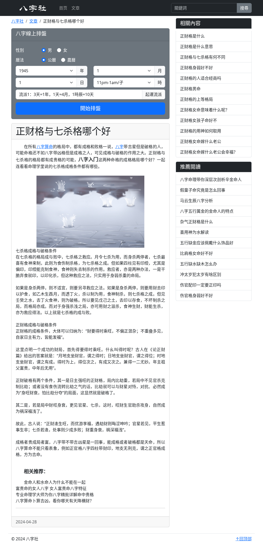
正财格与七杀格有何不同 (202, 57)
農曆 (71, 60)
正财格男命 (190, 89)
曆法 (20, 60)
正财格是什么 (192, 36)
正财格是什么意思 (196, 46)
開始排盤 (90, 108)
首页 (63, 8)
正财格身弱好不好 (196, 67)
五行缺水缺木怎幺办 (198, 264)
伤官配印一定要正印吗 (200, 285)
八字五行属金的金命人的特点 (206, 211)
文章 (75, 8)
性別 (20, 50)
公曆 (52, 60)
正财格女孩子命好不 (198, 120)
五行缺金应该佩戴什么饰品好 (206, 243)
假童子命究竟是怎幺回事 (202, 190)
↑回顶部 (244, 539)
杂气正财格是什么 (196, 222)
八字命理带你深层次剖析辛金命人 (211, 179)
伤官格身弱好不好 (196, 295)
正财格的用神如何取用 (200, 131)
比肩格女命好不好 (196, 253)
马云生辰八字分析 (196, 200)
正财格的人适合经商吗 (200, 78)
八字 (119, 146)
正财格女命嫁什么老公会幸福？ (209, 152)
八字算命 (44, 146)
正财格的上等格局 (196, 99)
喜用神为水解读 (194, 232)
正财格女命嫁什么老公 (200, 141)
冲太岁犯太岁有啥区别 (200, 274)
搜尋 (244, 8)
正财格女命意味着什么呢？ (204, 110)
